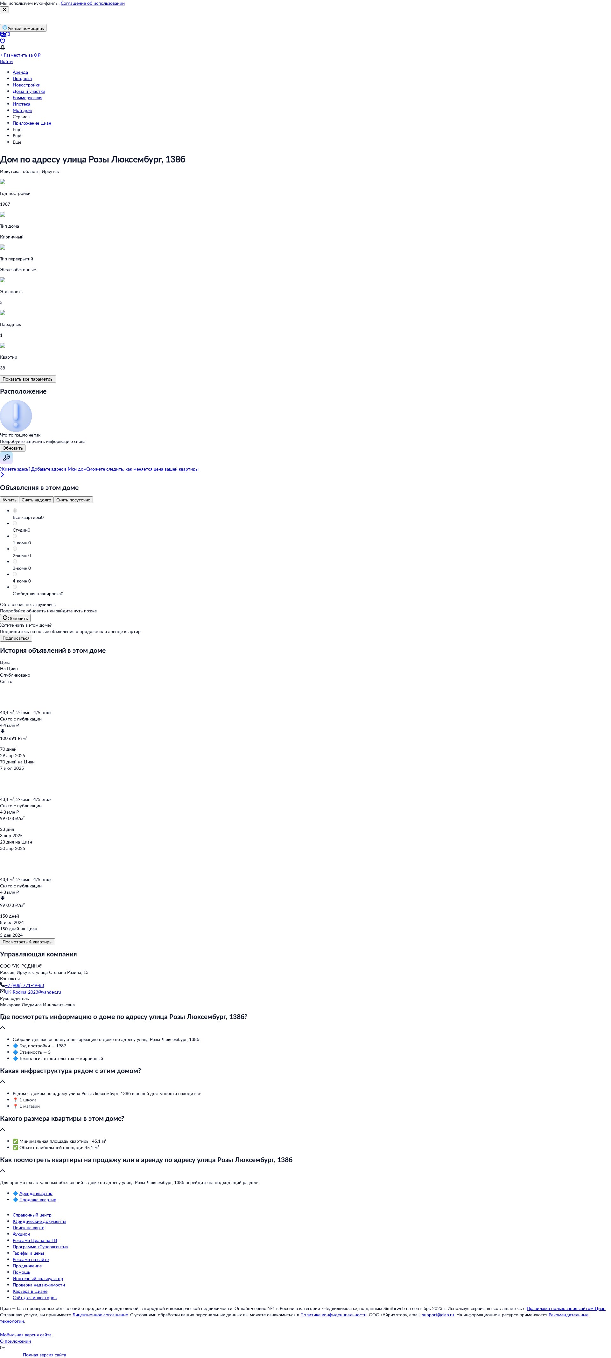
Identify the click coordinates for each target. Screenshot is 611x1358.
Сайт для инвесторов (35, 1297)
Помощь (21, 1272)
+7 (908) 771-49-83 (24, 985)
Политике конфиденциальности (333, 1315)
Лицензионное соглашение (100, 1315)
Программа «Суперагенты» (40, 1247)
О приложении (15, 1341)
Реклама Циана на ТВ (35, 1240)
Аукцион (21, 1234)
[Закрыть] (4, 9)
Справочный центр (32, 1215)
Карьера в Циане (30, 1291)
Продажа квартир (37, 1199)
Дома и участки (29, 91)
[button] (312, 517)
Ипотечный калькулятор (38, 1278)
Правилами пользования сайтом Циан (566, 1308)
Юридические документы (39, 1221)
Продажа (22, 78)
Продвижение (27, 1266)
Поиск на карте (28, 1227)
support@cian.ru (438, 1315)
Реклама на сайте (31, 1259)
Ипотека (21, 104)
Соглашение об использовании (93, 3)
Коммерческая (27, 97)
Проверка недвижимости (39, 1285)
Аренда (20, 72)
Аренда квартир (36, 1193)
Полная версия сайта (44, 1355)
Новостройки (26, 85)
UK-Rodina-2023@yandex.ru (33, 992)
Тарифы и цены (28, 1253)
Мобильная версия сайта (26, 1335)
